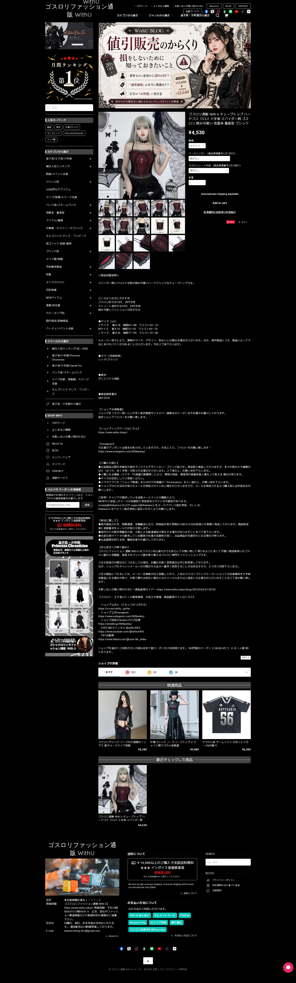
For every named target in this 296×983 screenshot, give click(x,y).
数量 (191, 177)
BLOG (228, 6)
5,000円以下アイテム (58, 189)
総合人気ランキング (58, 166)
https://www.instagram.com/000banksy (121, 616)
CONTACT (243, 6)
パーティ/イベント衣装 (59, 328)
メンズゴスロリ (55, 282)
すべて (109, 672)
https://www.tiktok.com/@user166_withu (122, 639)
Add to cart (220, 203)
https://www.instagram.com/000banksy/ (121, 451)
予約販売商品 (54, 266)
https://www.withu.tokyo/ (113, 432)
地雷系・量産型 (55, 212)
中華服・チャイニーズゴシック (64, 228)
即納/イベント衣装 (57, 174)
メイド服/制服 (54, 259)
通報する (246, 657)
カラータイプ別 (55, 313)
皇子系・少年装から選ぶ (195, 15)
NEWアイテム (54, 297)
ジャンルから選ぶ (159, 15)
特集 (48, 274)
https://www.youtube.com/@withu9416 (121, 631)
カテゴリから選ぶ (127, 15)
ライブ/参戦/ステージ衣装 (61, 197)
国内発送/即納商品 (57, 320)
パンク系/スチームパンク (61, 205)
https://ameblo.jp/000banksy (115, 623)
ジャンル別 (52, 181)
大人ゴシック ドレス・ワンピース (66, 236)
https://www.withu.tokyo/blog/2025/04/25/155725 (186, 589)
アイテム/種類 (54, 220)
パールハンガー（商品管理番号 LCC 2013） (213, 153)
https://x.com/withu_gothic (114, 608)
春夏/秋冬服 (53, 305)
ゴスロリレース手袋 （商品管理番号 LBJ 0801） (215, 165)
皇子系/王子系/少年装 (59, 158)
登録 (87, 505)
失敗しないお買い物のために (189, 6)
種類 (191, 140)
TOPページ (142, 6)
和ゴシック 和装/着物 (59, 243)
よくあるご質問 (161, 6)
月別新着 (51, 290)
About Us (214, 6)
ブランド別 (52, 251)
